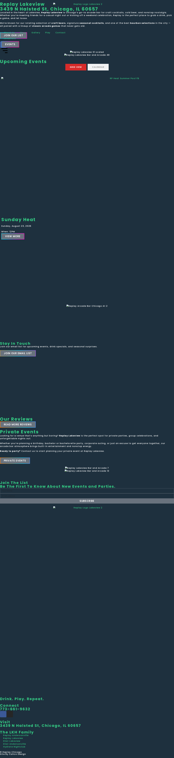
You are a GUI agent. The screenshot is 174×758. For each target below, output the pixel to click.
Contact (60, 32)
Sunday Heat (18, 219)
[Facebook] (3, 714)
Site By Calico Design (13, 754)
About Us (9, 32)
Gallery (35, 32)
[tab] (75, 67)
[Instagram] (10, 714)
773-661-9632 (15, 709)
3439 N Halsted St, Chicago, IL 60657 (40, 725)
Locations (10, 38)
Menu (23, 32)
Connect (9, 705)
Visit (5, 722)
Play (47, 32)
